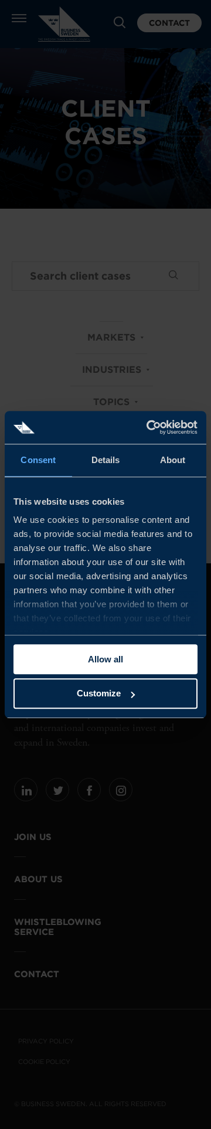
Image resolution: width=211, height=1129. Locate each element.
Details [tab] (105, 460)
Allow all (105, 659)
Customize (99, 694)
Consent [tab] (38, 460)
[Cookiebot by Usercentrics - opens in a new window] (149, 427)
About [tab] (173, 460)
